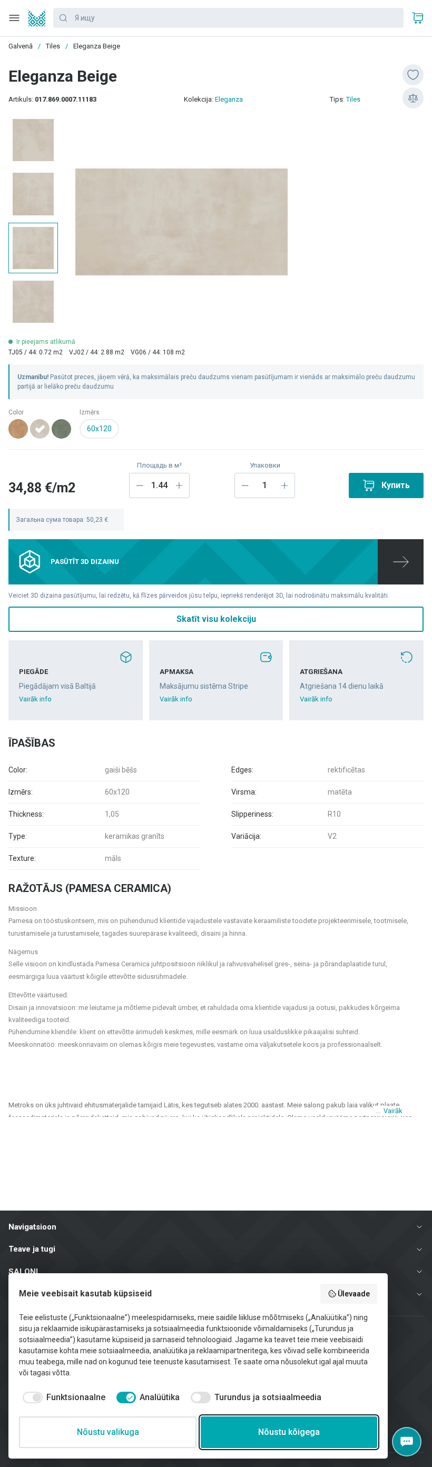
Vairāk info (35, 699)
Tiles (353, 99)
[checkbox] (62, 1397)
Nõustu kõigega (289, 1432)
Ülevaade (354, 1294)
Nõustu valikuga (108, 1432)
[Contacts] (406, 1441)
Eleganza (229, 99)
